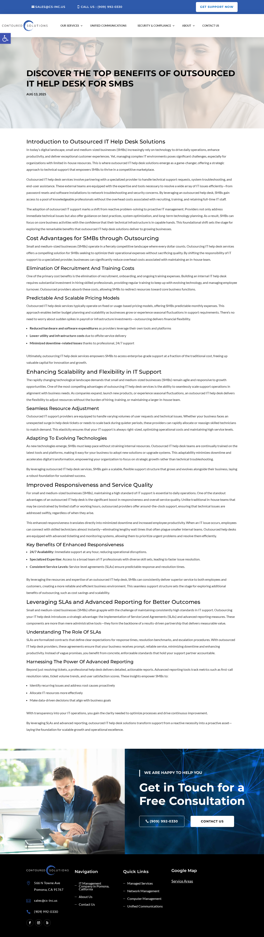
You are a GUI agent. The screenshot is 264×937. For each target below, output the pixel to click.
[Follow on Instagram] (38, 922)
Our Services (69, 25)
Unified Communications (108, 25)
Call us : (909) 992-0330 (101, 7)
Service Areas (182, 881)
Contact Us (210, 25)
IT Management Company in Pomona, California (94, 886)
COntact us (212, 821)
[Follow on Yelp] (47, 922)
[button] (5, 38)
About (186, 25)
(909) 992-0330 (164, 821)
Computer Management (144, 898)
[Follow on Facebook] (29, 922)
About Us (85, 897)
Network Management (143, 891)
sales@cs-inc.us (50, 7)
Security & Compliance (154, 25)
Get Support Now (216, 7)
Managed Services (140, 883)
